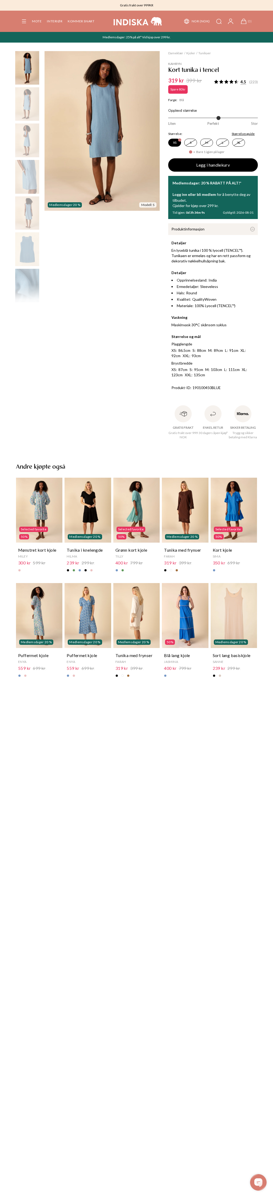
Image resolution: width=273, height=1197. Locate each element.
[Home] (138, 21)
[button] (24, 21)
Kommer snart (81, 21)
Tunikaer (204, 53)
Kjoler (190, 53)
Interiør (54, 21)
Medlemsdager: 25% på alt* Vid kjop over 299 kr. (137, 37)
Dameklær (175, 53)
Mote (37, 21)
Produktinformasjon (187, 229)
